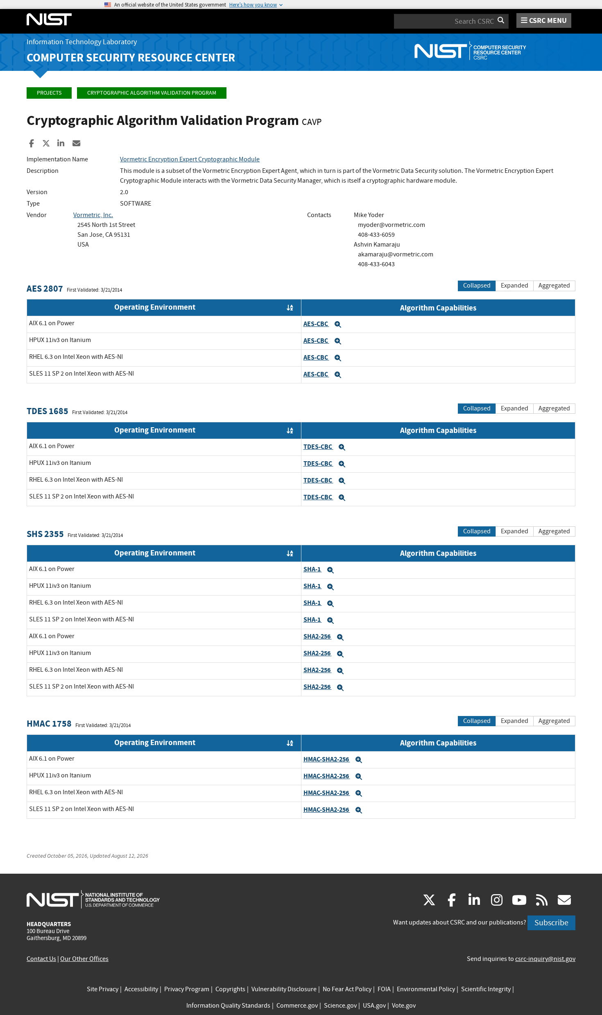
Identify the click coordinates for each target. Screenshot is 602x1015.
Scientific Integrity (486, 989)
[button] (337, 324)
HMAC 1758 (49, 723)
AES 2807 (45, 288)
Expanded (514, 285)
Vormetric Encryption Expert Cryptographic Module (190, 159)
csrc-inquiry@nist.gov (545, 959)
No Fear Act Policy (347, 989)
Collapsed (477, 285)
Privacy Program (186, 989)
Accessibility (141, 989)
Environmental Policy (426, 989)
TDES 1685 (47, 411)
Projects (49, 93)
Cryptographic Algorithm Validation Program (151, 93)
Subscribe (551, 923)
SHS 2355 (45, 534)
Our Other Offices (84, 959)
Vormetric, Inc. (93, 215)
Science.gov (340, 1005)
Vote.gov (404, 1005)
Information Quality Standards (228, 1005)
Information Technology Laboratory (82, 42)
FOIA (384, 989)
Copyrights (230, 989)
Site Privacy (102, 989)
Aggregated (554, 285)
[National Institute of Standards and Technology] (93, 899)
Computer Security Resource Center (131, 57)
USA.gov (374, 1005)
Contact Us (41, 959)
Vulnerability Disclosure (284, 989)
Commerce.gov (297, 1005)
